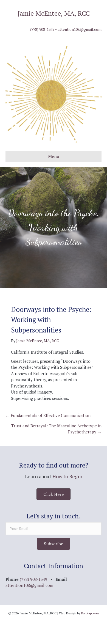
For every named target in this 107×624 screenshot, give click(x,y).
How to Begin (67, 476)
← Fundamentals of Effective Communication (48, 415)
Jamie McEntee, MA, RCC (54, 13)
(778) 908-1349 (42, 29)
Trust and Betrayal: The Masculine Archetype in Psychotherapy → (56, 429)
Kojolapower (90, 613)
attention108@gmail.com (80, 29)
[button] (53, 544)
